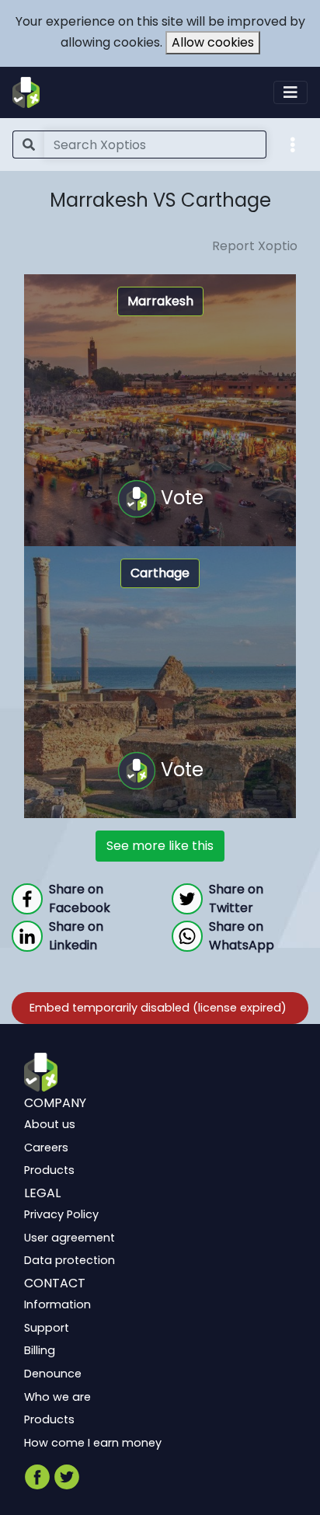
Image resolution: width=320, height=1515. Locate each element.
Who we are (57, 1396)
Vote (179, 497)
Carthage (160, 573)
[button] (293, 143)
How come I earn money (93, 1443)
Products (49, 1170)
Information (57, 1304)
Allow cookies (213, 42)
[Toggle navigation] (290, 92)
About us (49, 1124)
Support (46, 1328)
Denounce (53, 1373)
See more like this (160, 846)
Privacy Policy (61, 1214)
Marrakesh (160, 301)
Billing (39, 1350)
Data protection (69, 1260)
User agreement (69, 1237)
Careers (46, 1147)
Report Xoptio (254, 246)
